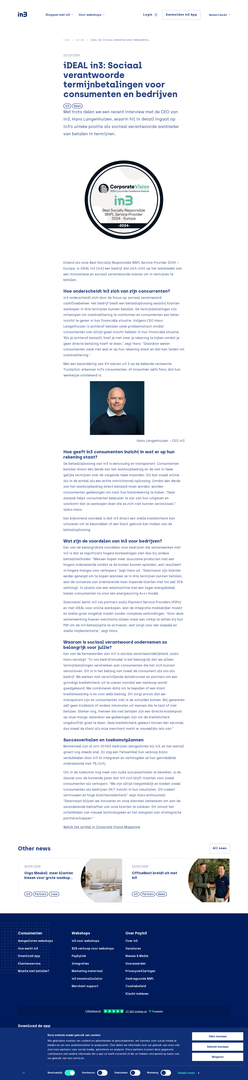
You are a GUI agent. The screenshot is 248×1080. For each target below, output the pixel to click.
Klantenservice (29, 963)
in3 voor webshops (85, 941)
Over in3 (131, 941)
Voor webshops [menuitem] (90, 15)
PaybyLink (79, 956)
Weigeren (218, 1056)
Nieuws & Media (136, 956)
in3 (67, 106)
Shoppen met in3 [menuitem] (58, 15)
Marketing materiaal (87, 971)
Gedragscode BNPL (139, 978)
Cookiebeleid (135, 986)
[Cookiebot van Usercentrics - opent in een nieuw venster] (23, 1073)
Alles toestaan (218, 1036)
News (77, 106)
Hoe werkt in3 (28, 948)
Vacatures (133, 948)
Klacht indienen (137, 993)
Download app (29, 956)
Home (66, 40)
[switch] (102, 1073)
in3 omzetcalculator (87, 978)
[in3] (29, 15)
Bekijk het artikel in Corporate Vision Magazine (101, 827)
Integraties (80, 963)
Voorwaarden (135, 963)
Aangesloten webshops (35, 941)
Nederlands (218, 15)
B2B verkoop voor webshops (93, 948)
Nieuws (80, 40)
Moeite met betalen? (33, 971)
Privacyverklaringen (140, 971)
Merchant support (85, 986)
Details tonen (186, 1072)
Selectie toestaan (218, 1046)
